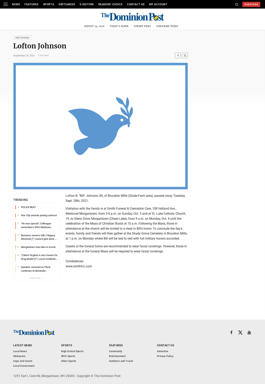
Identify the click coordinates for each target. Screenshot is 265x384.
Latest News (22, 345)
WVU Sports (68, 356)
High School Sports (72, 351)
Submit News (142, 26)
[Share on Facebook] (178, 55)
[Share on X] (185, 55)
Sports (48, 4)
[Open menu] (6, 4)
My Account (158, 4)
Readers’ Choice (110, 4)
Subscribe (251, 4)
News (16, 4)
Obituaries (67, 4)
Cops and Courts (23, 361)
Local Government (24, 365)
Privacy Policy (165, 356)
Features (31, 4)
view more (35, 278)
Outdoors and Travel (121, 361)
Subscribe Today (167, 26)
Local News (20, 351)
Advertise (162, 351)
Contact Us (136, 4)
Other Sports (68, 361)
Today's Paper (119, 26)
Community (115, 351)
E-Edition (87, 4)
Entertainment (117, 356)
